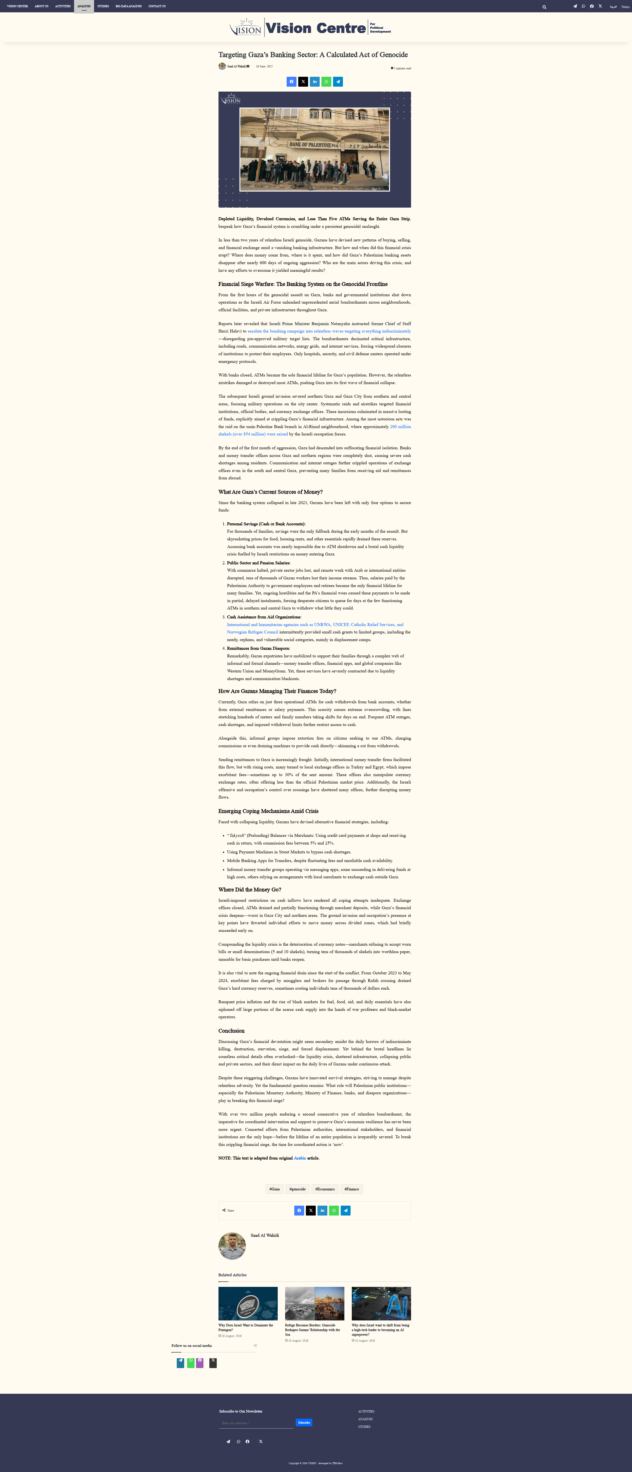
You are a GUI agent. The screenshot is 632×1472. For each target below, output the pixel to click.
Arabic (300, 1158)
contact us (157, 6)
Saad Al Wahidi (265, 1235)
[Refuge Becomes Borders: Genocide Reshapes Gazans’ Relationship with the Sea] (314, 1303)
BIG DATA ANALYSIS (129, 6)
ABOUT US (41, 6)
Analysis (84, 6)
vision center (17, 6)
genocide (299, 1189)
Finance (353, 1189)
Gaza (276, 1189)
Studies (103, 6)
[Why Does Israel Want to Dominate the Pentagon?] (248, 1303)
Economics (326, 1189)
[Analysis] (316, 27)
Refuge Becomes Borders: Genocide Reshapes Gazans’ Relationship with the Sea (312, 1329)
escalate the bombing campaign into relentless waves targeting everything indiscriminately (329, 331)
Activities (63, 6)
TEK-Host (337, 1463)
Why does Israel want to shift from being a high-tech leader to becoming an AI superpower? (380, 1329)
